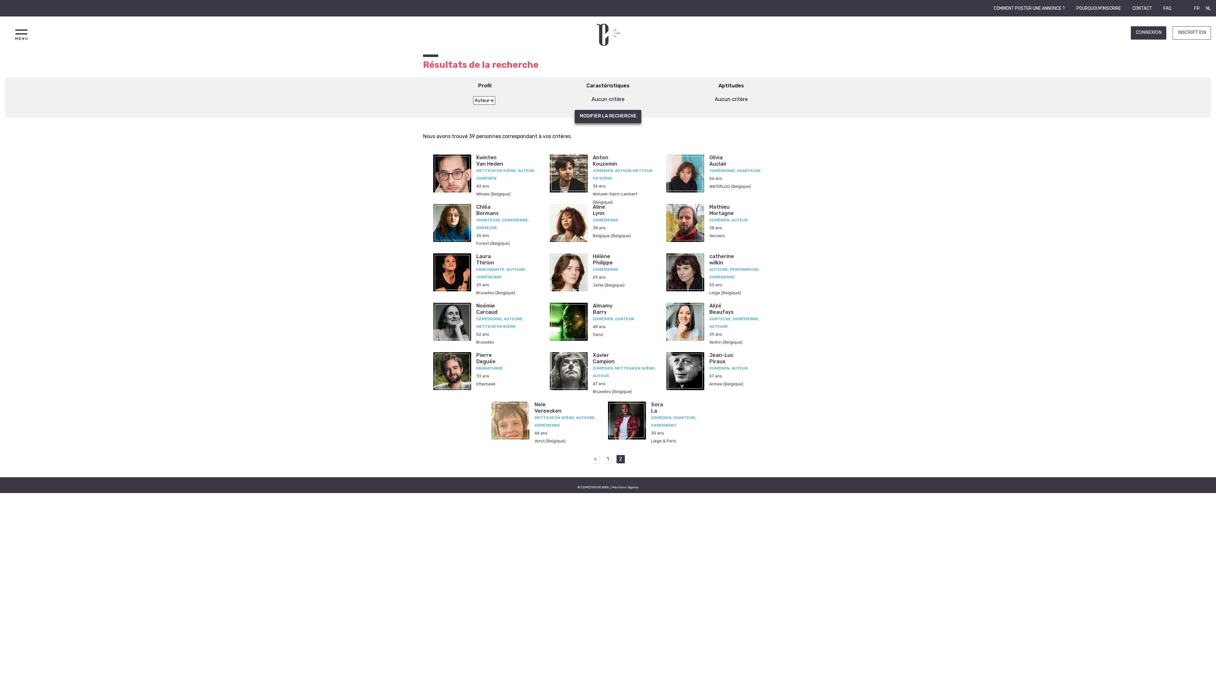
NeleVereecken (548, 408)
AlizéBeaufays (721, 309)
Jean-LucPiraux (721, 358)
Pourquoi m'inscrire (1098, 8)
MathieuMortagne (721, 210)
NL (1208, 8)
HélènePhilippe (603, 259)
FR (1197, 8)
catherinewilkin (721, 259)
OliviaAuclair (718, 161)
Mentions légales (625, 487)
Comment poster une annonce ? (1029, 8)
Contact (1142, 8)
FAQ (1167, 8)
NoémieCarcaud (486, 309)
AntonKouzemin (605, 161)
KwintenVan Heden (489, 161)
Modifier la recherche (608, 116)
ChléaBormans (487, 210)
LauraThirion (485, 259)
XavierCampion (604, 358)
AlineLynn (599, 210)
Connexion (1149, 32)
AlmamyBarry (602, 309)
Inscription (1192, 32)
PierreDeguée (486, 358)
